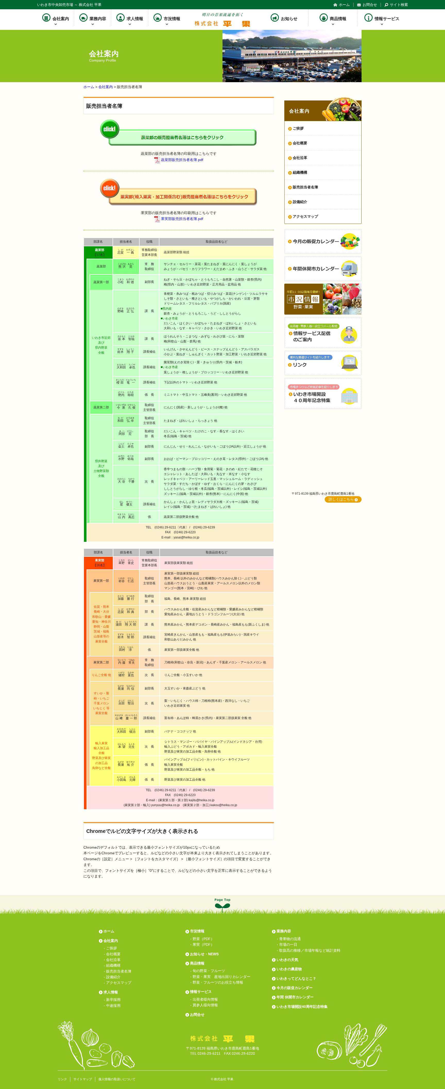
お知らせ (289, 18)
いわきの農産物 (289, 969)
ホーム (344, 5)
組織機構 (300, 172)
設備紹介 (300, 202)
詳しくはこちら (341, 499)
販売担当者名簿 (305, 187)
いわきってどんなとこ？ (296, 978)
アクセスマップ (305, 216)
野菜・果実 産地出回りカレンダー (221, 977)
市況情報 (172, 18)
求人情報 (135, 18)
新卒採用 (113, 1000)
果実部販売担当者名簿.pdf (182, 219)
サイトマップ (82, 1079)
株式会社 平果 (223, 1079)
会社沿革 (300, 158)
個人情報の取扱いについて (116, 1079)
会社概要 (300, 143)
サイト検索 (399, 5)
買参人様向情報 (205, 1005)
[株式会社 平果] (222, 24)
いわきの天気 (287, 960)
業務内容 (98, 18)
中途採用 (113, 1005)
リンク (62, 1079)
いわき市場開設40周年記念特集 (302, 1006)
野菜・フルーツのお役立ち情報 (218, 982)
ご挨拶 (111, 948)
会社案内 (61, 18)
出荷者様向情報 (205, 999)
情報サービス (387, 18)
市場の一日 (288, 944)
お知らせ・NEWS (204, 954)
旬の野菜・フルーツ (209, 971)
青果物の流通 (290, 939)
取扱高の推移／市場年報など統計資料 (309, 950)
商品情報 (338, 18)
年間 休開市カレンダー (295, 997)
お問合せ (370, 5)
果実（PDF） (203, 944)
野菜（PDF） (203, 939)
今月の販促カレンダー (295, 988)
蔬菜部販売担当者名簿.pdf (182, 160)
